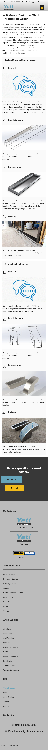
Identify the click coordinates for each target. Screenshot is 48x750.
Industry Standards (10, 656)
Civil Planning (8, 638)
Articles (6, 702)
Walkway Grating (9, 584)
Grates (6, 588)
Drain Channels (9, 574)
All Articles (7, 629)
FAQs (5, 692)
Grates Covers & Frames (13, 593)
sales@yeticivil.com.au (36, 2)
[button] (42, 7)
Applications (8, 633)
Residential (7, 661)
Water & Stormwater (11, 670)
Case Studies (8, 697)
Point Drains (8, 597)
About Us (6, 706)
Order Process (9, 688)
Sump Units (7, 602)
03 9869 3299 (14, 2)
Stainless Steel (9, 665)
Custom (6, 611)
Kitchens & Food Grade (12, 647)
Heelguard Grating (10, 579)
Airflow (5, 606)
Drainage (6, 643)
